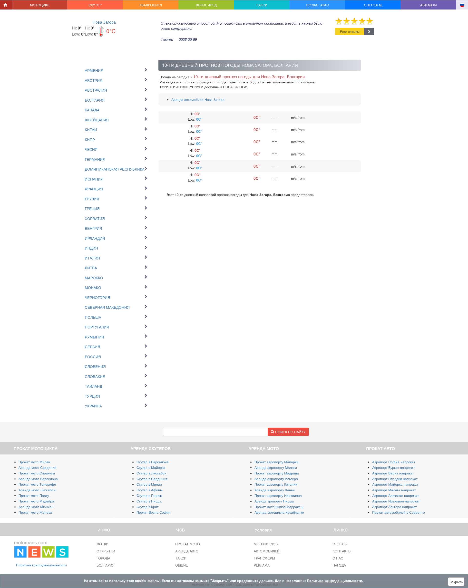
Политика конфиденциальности (41, 564)
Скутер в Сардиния (151, 478)
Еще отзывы (350, 31)
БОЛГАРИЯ (106, 565)
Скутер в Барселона (152, 461)
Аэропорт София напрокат (393, 461)
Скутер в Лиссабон (151, 473)
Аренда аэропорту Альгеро (276, 478)
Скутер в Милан (149, 484)
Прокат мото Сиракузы (37, 473)
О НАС (337, 558)
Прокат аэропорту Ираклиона (278, 495)
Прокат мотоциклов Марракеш (278, 506)
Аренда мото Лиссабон (37, 489)
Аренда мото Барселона (38, 478)
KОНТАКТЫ (341, 551)
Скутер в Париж (149, 495)
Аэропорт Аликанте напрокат (395, 495)
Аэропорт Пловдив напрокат (395, 478)
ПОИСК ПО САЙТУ (290, 431)
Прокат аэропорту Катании (275, 484)
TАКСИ (180, 558)
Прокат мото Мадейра (36, 501)
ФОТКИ (102, 543)
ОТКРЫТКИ (106, 551)
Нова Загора (104, 22)
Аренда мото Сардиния (37, 467)
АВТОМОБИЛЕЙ (267, 551)
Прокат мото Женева (35, 512)
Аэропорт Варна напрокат (393, 473)
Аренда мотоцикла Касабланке (279, 512)
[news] (41, 548)
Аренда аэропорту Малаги (275, 467)
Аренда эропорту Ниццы (274, 501)
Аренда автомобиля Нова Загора (197, 99)
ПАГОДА (339, 565)
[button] (40, 5)
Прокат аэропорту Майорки (276, 461)
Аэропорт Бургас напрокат (393, 467)
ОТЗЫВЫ (339, 543)
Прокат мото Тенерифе (37, 484)
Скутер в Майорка (150, 467)
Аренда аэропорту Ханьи (274, 489)
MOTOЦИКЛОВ (266, 543)
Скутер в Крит (147, 506)
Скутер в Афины (149, 489)
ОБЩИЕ (181, 565)
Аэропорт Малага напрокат (394, 489)
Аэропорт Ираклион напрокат (395, 501)
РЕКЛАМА (262, 565)
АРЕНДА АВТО (186, 551)
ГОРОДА (103, 558)
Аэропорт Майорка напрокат (395, 484)
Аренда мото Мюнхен (36, 506)
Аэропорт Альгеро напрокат (394, 506)
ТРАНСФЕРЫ (264, 558)
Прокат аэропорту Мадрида (276, 473)
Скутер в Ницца (148, 501)
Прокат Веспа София (153, 512)
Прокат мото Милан (34, 461)
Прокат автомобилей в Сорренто (398, 512)
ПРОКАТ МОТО (187, 543)
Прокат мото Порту (34, 495)
